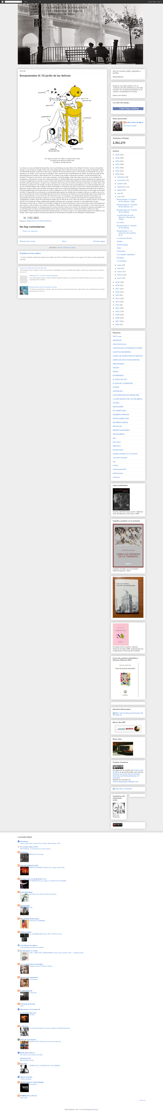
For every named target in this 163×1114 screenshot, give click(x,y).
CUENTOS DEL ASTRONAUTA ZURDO (127, 348)
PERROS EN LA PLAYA (28, 1095)
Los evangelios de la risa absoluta (31, 964)
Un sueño (120, 222)
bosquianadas (118, 450)
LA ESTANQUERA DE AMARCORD (126, 395)
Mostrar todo (142, 1100)
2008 (117, 318)
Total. (31, 907)
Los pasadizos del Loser (28, 1013)
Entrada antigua (99, 241)
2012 (117, 305)
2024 (117, 161)
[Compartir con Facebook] (35, 218)
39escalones (24, 841)
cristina (115, 465)
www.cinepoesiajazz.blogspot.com (125, 782)
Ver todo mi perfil (130, 126)
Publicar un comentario (30, 231)
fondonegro (24, 852)
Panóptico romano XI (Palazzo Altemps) (41, 966)
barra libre (117, 442)
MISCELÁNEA (118, 407)
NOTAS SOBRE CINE (121, 418)
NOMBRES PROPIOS (121, 415)
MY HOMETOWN (119, 411)
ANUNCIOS (117, 340)
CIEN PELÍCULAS (119, 344)
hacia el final (23, 1098)
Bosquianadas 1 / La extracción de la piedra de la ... (126, 233)
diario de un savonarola (28, 1039)
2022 (117, 168)
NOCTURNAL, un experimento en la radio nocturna (35, 849)
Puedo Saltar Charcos (27, 1053)
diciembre (121, 177)
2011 (117, 308)
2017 (117, 289)
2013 (117, 302)
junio (119, 197)
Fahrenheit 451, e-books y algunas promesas (43, 275)
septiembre (121, 187)
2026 (117, 155)
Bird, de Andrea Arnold (27, 1060)
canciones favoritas (120, 458)
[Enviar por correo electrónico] (28, 218)
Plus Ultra (23, 1063)
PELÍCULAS (117, 426)
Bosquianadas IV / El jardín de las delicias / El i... (127, 206)
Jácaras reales (25, 905)
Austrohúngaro (122, 245)
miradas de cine (25, 1058)
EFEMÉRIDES (118, 375)
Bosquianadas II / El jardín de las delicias (127, 227)
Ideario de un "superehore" (29, 977)
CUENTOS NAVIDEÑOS (122, 352)
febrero (120, 275)
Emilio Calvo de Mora (134, 122)
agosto (120, 190)
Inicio (64, 241)
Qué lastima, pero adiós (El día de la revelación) (42, 894)
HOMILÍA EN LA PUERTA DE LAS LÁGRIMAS (44, 1065)
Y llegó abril (32, 992)
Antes (22, 1006)
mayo (119, 265)
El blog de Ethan (25, 932)
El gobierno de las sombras (30, 253)
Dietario (116, 371)
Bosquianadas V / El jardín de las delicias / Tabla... (127, 200)
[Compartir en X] (33, 218)
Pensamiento (33, 1084)
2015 (117, 295)
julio (119, 193)
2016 (117, 292)
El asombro (121, 251)
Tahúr (119, 248)
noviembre (121, 180)
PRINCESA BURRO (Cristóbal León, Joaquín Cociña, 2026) (47, 867)
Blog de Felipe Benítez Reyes (29, 918)
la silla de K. (24, 1026)
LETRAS (116, 403)
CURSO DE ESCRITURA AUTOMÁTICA (128, 356)
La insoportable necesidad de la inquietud (31, 947)
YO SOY (32, 1015)
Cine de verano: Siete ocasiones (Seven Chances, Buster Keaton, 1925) (40, 843)
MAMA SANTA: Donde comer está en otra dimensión (45, 1041)
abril (119, 268)
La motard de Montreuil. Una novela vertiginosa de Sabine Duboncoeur (49, 1028)
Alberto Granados (26, 1077)
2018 (117, 285)
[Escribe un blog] (31, 218)
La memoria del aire (124, 238)
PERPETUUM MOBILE (121, 430)
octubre (120, 184)
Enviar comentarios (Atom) (67, 247)
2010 (117, 311)
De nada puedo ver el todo (29, 951)
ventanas (116, 477)
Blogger (95, 1109)
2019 (117, 282)
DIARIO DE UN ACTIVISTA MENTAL (39, 221)
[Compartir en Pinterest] (38, 218)
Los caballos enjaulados (126, 254)
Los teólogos (121, 261)
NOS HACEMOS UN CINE (29, 865)
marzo (120, 271)
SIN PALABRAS (118, 434)
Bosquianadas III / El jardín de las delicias (127, 211)
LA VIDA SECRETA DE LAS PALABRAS (127, 399)
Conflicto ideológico (26, 1079)
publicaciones (118, 473)
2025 (117, 158)
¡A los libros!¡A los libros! (28, 945)
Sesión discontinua (26, 892)
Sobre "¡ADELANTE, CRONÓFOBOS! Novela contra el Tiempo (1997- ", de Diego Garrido (56, 953)
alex (114, 438)
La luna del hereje (26, 990)
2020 (117, 174)
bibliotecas (117, 446)
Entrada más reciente (27, 241)
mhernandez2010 (119, 469)
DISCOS (116, 368)
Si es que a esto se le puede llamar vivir (33, 879)
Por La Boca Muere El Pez (29, 847)
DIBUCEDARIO (118, 364)
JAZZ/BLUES (118, 391)
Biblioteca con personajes (36, 854)
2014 (117, 298)
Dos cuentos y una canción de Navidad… (32, 1055)
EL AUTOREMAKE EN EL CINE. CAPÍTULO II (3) (45, 934)
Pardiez (120, 241)
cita (114, 461)
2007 (117, 321)
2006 (117, 324)
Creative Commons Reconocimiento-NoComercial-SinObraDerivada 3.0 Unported (127, 776)
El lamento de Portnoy (27, 1004)
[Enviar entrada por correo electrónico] (24, 217)
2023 (117, 164)
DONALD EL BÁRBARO (37, 920)
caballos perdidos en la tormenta (125, 454)
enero (119, 278)
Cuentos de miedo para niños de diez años (33, 268)
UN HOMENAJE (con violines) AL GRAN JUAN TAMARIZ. (47, 881)
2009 (117, 315)
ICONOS (116, 387)
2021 (117, 171)
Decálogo (120, 258)
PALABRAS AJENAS (120, 422)
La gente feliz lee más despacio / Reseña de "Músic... (126, 217)
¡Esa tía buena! (33, 979)
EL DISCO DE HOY (120, 379)
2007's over (117, 336)
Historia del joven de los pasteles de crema (43, 287)
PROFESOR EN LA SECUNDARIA (32, 1082)
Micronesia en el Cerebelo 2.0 (30, 1009)
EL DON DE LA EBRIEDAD (123, 383)
